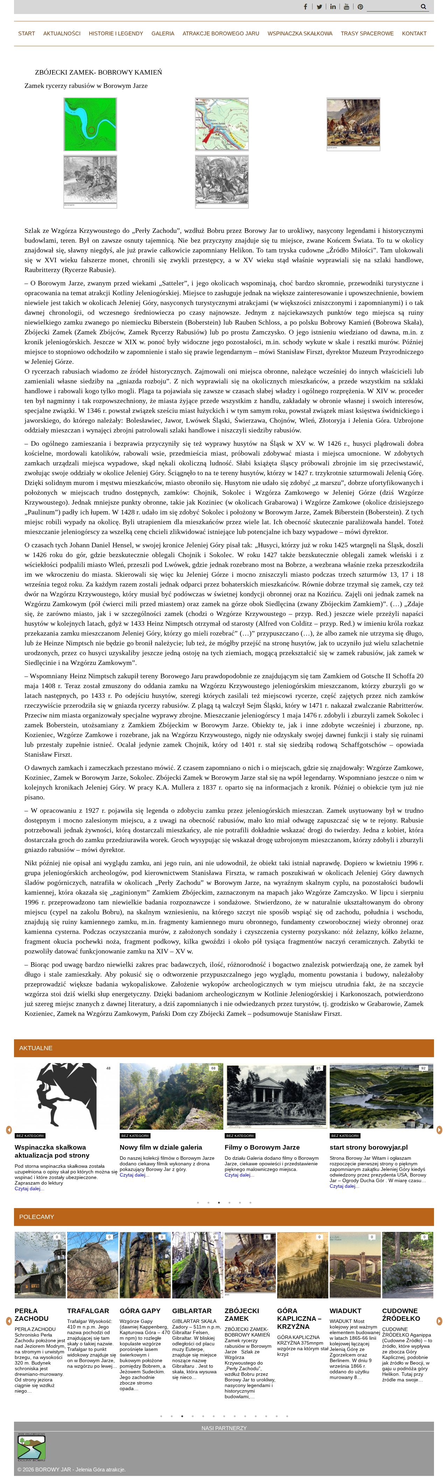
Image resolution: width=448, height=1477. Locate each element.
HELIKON (398, 1311)
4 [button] (229, 1202)
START (26, 33)
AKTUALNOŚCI (61, 33)
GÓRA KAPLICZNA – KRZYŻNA (247, 1319)
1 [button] (197, 1202)
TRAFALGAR (36, 1311)
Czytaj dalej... (29, 1175)
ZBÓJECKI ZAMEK (190, 1315)
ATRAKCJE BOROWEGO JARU (221, 33)
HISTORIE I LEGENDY (116, 33)
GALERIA (163, 33)
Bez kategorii (30, 1136)
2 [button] (208, 1202)
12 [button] (276, 1416)
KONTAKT (414, 33)
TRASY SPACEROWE (367, 33)
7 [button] (223, 1416)
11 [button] (266, 1416)
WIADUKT (293, 1311)
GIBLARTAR (140, 1311)
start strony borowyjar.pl (264, 1147)
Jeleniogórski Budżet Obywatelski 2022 (364, 1151)
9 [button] (244, 1416)
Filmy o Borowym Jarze (157, 1147)
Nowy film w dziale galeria (56, 1147)
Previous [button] (8, 1129)
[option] (66, 1120)
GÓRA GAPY (88, 1311)
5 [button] (239, 1202)
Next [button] (439, 1129)
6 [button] (250, 1202)
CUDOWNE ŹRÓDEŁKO (349, 1315)
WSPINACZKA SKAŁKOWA (300, 33)
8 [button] (234, 1416)
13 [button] (287, 1416)
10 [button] (255, 1416)
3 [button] (218, 1202)
